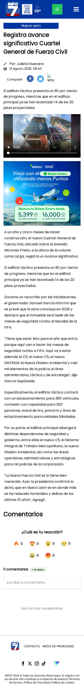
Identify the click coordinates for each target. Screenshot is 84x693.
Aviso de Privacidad (58, 646)
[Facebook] (23, 663)
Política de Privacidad (36, 682)
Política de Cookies (63, 682)
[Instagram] (37, 663)
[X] (30, 663)
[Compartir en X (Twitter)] (40, 78)
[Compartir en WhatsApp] (50, 78)
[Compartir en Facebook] (30, 78)
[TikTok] (44, 663)
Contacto (32, 646)
